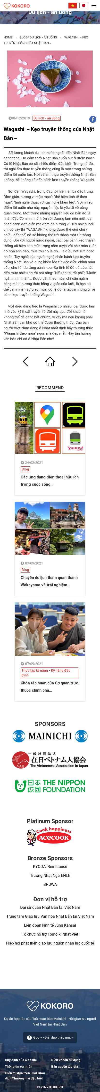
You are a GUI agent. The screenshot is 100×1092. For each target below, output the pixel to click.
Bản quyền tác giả (64, 1066)
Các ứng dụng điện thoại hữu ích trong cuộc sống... (50, 481)
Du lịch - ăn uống (43, 37)
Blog (24, 37)
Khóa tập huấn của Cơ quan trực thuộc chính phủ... (49, 687)
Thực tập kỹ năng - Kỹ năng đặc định (46, 672)
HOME (8, 37)
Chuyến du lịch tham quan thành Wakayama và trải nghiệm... (49, 581)
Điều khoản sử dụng (66, 1060)
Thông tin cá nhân (18, 1066)
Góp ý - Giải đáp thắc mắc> (53, 1037)
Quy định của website (21, 1060)
